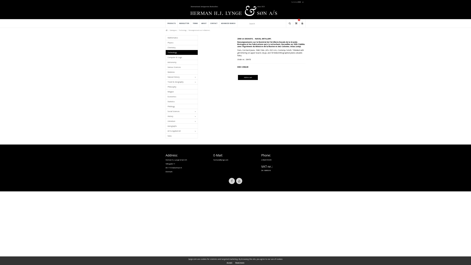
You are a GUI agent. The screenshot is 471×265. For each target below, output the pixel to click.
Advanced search (228, 23)
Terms (195, 23)
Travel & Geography (175, 82)
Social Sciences (174, 111)
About (204, 23)
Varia (169, 136)
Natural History (174, 77)
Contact (213, 23)
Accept (229, 262)
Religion (171, 92)
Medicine (171, 72)
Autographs (172, 126)
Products (171, 23)
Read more (239, 262)
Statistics (171, 101)
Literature (171, 121)
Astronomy (172, 62)
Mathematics (173, 38)
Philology (171, 106)
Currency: (296, 2)
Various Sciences (174, 67)
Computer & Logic (175, 57)
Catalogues (173, 30)
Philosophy (172, 87)
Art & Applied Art (174, 131)
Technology (183, 30)
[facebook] (232, 181)
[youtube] (239, 181)
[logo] (235, 11)
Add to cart (248, 77)
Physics (170, 42)
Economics (172, 96)
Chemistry (172, 47)
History (170, 116)
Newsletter (184, 23)
